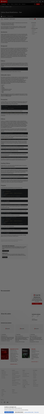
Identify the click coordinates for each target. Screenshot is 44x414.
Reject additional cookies (19, 412)
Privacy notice (36, 412)
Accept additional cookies (9, 412)
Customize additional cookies (28, 412)
